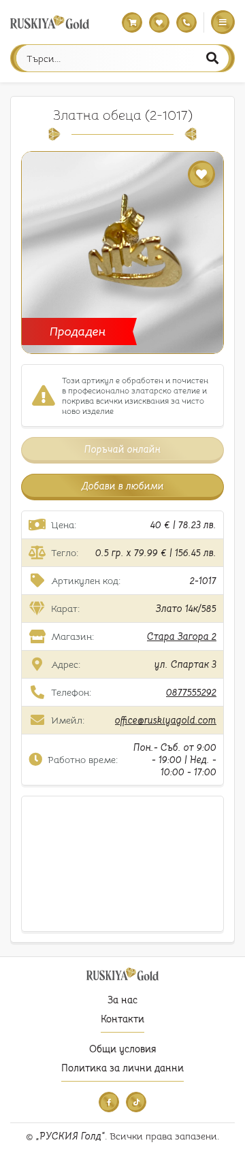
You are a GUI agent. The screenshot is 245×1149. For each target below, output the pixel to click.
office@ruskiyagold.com (165, 720)
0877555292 (191, 692)
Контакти (122, 1019)
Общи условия (122, 1049)
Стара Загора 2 (181, 636)
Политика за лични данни (122, 1068)
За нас (122, 1000)
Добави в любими (123, 486)
